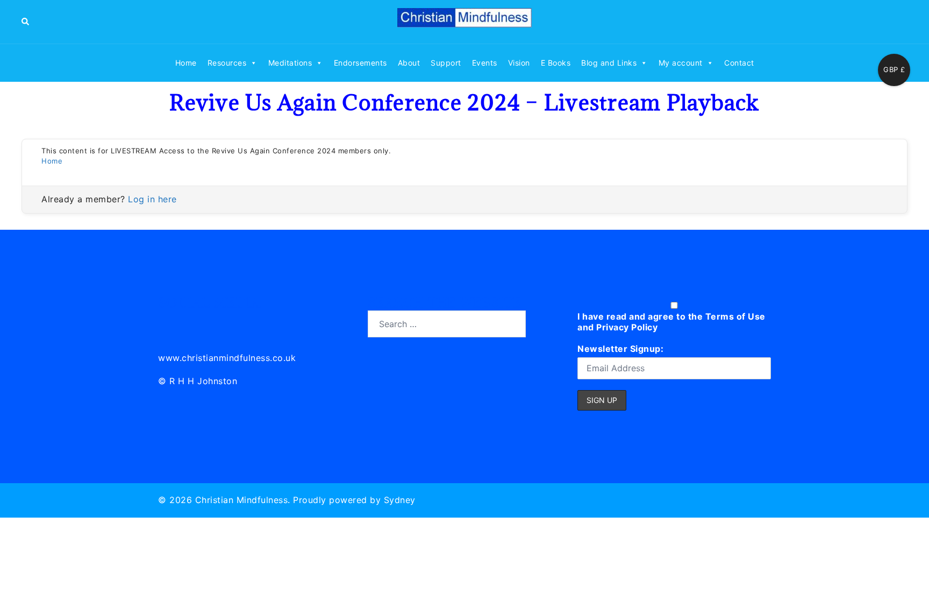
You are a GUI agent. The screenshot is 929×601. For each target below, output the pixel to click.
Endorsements (360, 62)
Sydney (400, 499)
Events (484, 62)
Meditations (290, 62)
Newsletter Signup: (620, 348)
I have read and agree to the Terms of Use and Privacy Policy (671, 322)
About (409, 62)
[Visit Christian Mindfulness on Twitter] (191, 322)
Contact (739, 62)
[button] (26, 21)
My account (681, 62)
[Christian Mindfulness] (464, 21)
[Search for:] (447, 323)
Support (446, 62)
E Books (556, 62)
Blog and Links (609, 62)
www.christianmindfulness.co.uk (227, 357)
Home (186, 62)
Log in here (152, 199)
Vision (519, 62)
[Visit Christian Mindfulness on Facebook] (215, 322)
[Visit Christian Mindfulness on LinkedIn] (167, 322)
